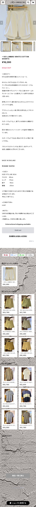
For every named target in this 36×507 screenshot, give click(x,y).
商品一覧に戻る (18, 476)
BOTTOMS (5, 454)
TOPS (4, 448)
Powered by (16, 488)
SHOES (4, 460)
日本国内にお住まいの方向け (18, 236)
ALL (3, 442)
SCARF (4, 466)
